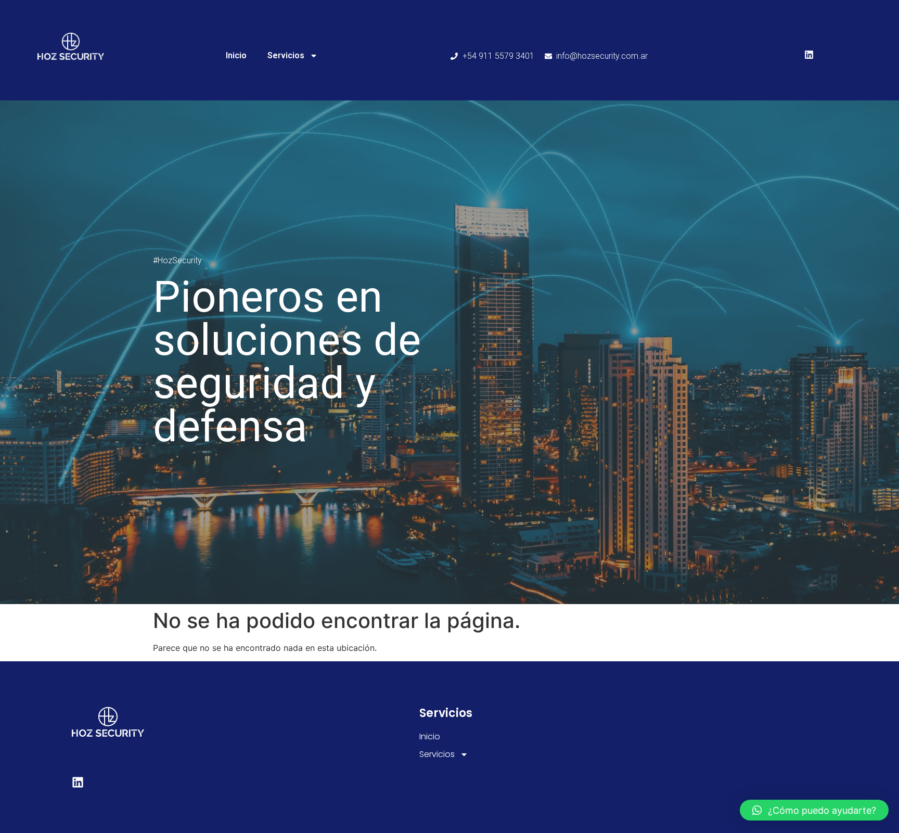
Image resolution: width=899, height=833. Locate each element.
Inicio (236, 55)
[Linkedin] (809, 54)
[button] (814, 810)
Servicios (285, 55)
